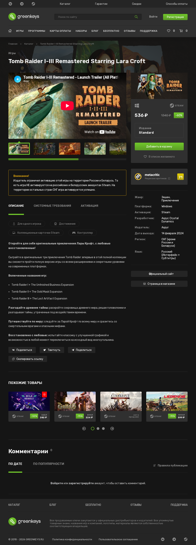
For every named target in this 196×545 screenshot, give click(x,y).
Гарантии (101, 4)
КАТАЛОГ (14, 505)
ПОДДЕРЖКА (148, 31)
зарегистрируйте (81, 483)
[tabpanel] (98, 409)
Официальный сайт (161, 274)
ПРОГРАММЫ (36, 31)
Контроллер (85, 232)
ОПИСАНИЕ (16, 206)
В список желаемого (162, 156)
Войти (153, 16)
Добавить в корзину (159, 146)
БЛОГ (95, 31)
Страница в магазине (161, 284)
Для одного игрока (29, 223)
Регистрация (175, 17)
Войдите (57, 483)
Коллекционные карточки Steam (38, 232)
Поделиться (24, 350)
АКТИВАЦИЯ (89, 206)
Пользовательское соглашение (118, 539)
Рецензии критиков (156, 178)
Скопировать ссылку (29, 359)
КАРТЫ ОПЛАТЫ (60, 31)
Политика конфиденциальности (72, 539)
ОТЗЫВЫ (129, 31)
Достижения (67, 223)
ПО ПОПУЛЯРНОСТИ (48, 464)
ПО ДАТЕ (15, 464)
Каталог (65, 4)
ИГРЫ (20, 31)
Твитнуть (54, 350)
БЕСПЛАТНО (111, 31)
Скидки (136, 4)
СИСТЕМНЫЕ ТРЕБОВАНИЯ (52, 206)
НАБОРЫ (81, 31)
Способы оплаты (177, 4)
